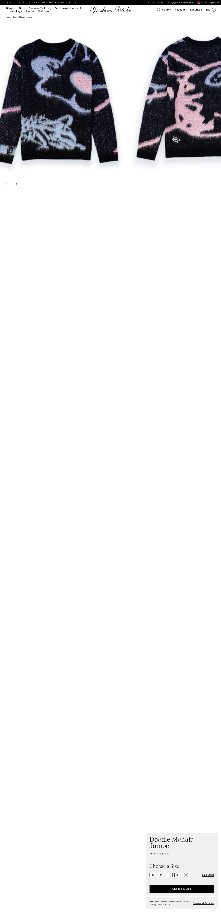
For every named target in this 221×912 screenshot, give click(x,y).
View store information (203, 903)
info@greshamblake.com (180, 2)
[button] (164, 9)
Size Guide (208, 874)
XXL (186, 875)
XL (177, 875)
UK (202, 2)
